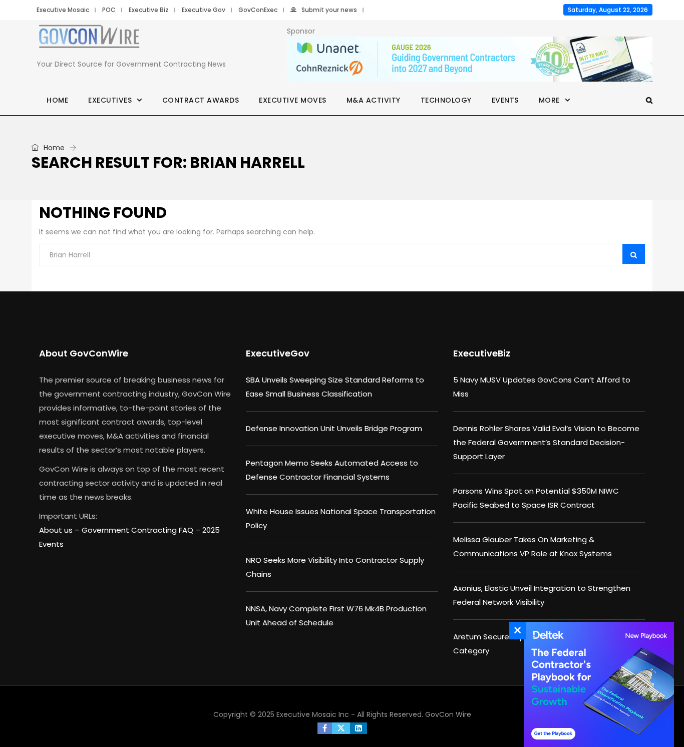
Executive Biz (149, 10)
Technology (446, 100)
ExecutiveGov (277, 353)
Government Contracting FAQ (138, 530)
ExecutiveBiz (481, 353)
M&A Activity (374, 100)
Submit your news (329, 10)
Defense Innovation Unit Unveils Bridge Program (334, 428)
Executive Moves (292, 100)
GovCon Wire (448, 714)
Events (505, 100)
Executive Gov (203, 10)
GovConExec (257, 10)
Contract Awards (200, 100)
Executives (110, 100)
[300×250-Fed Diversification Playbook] (596, 684)
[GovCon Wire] (89, 39)
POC (109, 10)
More (549, 100)
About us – (60, 530)
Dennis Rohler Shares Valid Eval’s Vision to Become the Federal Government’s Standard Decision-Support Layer (546, 442)
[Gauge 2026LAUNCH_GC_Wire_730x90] (469, 60)
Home (57, 100)
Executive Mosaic (63, 10)
